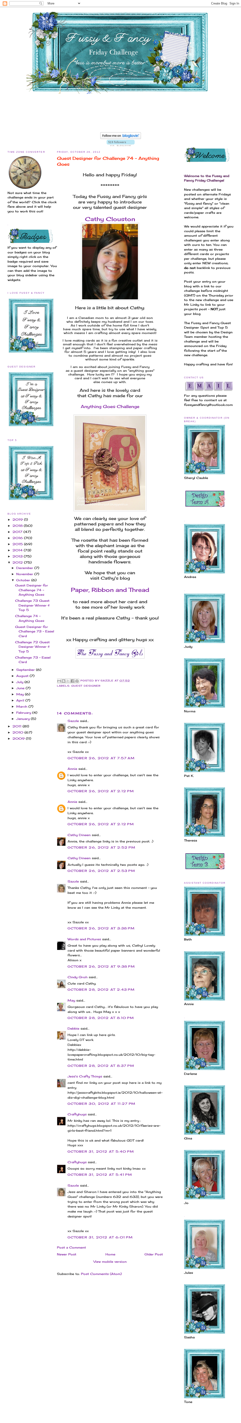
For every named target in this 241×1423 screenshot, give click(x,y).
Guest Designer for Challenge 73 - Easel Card (34, 631)
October (23, 580)
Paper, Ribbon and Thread (110, 589)
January (23, 719)
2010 (18, 732)
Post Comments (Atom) (101, 1274)
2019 (18, 519)
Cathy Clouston (110, 219)
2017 (18, 532)
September (26, 670)
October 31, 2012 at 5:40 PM (101, 1151)
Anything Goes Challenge (110, 406)
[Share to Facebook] (72, 681)
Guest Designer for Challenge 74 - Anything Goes (31, 589)
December (25, 568)
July (20, 682)
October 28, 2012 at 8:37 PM (101, 1066)
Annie (72, 769)
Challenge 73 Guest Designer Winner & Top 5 (32, 605)
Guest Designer (85, 685)
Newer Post (66, 1254)
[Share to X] (68, 681)
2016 (18, 538)
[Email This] (59, 681)
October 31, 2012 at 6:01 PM (100, 1237)
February (24, 712)
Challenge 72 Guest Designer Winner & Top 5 (32, 646)
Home (110, 1254)
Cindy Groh (78, 977)
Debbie (73, 1028)
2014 (18, 550)
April (20, 700)
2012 (18, 562)
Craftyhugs (77, 1114)
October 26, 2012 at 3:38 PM (101, 928)
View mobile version (110, 1261)
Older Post (154, 1254)
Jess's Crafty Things (85, 1076)
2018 (18, 526)
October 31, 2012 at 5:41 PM (100, 1174)
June (21, 688)
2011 (17, 726)
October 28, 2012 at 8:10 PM (101, 1018)
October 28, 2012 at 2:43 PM (101, 989)
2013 (18, 556)
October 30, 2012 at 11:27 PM (101, 1103)
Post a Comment (71, 1247)
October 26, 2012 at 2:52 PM (101, 847)
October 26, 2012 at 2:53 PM (101, 871)
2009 (19, 738)
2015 (18, 544)
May (20, 694)
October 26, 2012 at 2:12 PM (101, 791)
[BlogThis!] (63, 681)
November (25, 574)
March (22, 706)
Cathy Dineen (79, 835)
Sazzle (73, 721)
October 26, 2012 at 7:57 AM (101, 758)
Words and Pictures (84, 939)
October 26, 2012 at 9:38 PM (101, 966)
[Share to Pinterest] (77, 681)
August (23, 676)
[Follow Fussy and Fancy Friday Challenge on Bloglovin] (120, 138)
